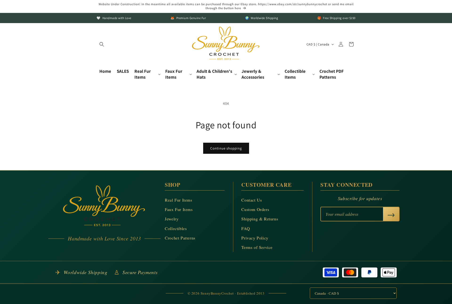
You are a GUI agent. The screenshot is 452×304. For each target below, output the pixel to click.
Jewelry (171, 219)
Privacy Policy (254, 238)
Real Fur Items (178, 200)
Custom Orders (255, 209)
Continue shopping (226, 148)
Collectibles (176, 228)
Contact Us (251, 200)
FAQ (245, 228)
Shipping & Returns (259, 219)
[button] (102, 44)
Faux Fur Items (179, 209)
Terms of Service (257, 247)
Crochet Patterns (180, 238)
